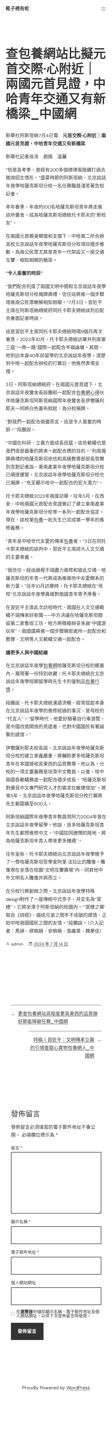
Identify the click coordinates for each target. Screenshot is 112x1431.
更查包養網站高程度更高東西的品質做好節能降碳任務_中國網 (58, 1018)
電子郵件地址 (25, 1252)
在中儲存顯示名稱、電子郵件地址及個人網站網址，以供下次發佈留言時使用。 (57, 1314)
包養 (38, 520)
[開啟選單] (103, 9)
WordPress (78, 1388)
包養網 (50, 666)
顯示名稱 (21, 1221)
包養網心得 (87, 393)
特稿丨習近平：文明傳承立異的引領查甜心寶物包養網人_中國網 (62, 1048)
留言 (16, 1148)
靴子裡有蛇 (17, 8)
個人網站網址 (23, 1283)
